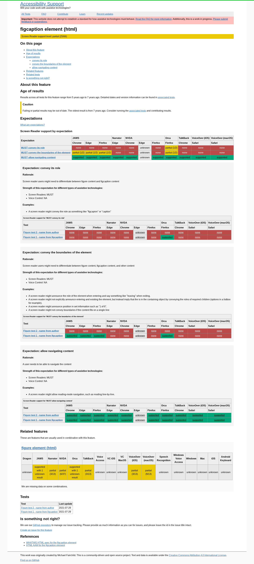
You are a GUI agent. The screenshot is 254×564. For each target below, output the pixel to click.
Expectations (33, 57)
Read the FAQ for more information (154, 19)
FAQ (43, 14)
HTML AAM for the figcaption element (45, 545)
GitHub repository (42, 525)
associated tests (166, 97)
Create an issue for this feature (36, 530)
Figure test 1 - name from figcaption (43, 237)
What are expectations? (32, 125)
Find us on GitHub (29, 560)
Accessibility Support (42, 3)
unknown (140, 232)
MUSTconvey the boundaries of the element (45, 152)
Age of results (33, 53)
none (72, 232)
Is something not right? (38, 78)
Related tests (33, 74)
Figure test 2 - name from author (41, 232)
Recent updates (105, 14)
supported (167, 237)
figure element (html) (38, 448)
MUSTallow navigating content (38, 157)
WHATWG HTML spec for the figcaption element (51, 542)
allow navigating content (44, 67)
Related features (34, 71)
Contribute (62, 14)
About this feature (35, 50)
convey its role (39, 60)
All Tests (25, 14)
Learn (82, 14)
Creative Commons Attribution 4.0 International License (197, 555)
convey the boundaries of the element (51, 64)
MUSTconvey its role (33, 148)
